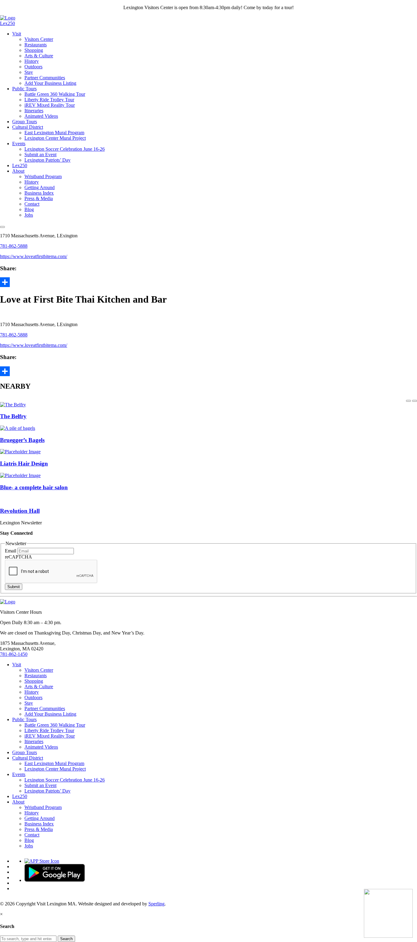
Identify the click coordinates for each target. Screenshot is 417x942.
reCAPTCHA (18, 556)
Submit (13, 586)
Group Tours (24, 121)
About (18, 171)
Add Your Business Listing (50, 83)
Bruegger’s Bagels (22, 440)
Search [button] (66, 939)
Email (11, 550)
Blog (29, 209)
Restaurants (35, 44)
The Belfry (13, 416)
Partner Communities (44, 77)
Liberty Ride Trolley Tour (49, 99)
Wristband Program (43, 176)
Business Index (39, 193)
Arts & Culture (38, 55)
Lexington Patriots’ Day (47, 160)
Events (18, 143)
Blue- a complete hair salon (34, 487)
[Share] (208, 282)
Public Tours (24, 88)
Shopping (33, 50)
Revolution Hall (20, 511)
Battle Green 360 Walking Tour (54, 94)
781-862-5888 (13, 246)
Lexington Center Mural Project (55, 138)
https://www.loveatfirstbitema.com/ (33, 256)
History (31, 61)
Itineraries (33, 110)
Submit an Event (40, 154)
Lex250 (7, 23)
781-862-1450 (13, 654)
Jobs (28, 215)
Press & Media (38, 198)
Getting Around (39, 187)
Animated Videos (41, 116)
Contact (31, 204)
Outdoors (33, 66)
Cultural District (27, 127)
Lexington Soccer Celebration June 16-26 (64, 149)
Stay (28, 72)
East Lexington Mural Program (54, 132)
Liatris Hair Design (24, 463)
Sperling (156, 903)
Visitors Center (38, 39)
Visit (16, 33)
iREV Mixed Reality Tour (49, 105)
